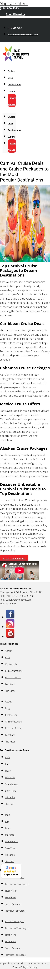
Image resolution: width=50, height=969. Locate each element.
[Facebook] (10, 617)
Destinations (14, 84)
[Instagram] (10, 626)
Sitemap (33, 967)
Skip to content (14, 3)
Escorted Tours (13, 677)
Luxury (11, 91)
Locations (10, 684)
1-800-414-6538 (26, 596)
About (8, 650)
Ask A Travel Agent (14, 921)
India (7, 757)
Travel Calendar (13, 904)
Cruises (11, 71)
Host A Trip (11, 890)
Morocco (10, 777)
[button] (11, 871)
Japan (8, 770)
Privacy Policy (19, 967)
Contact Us (11, 664)
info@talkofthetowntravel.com (15, 599)
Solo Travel (11, 790)
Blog (7, 657)
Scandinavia (11, 784)
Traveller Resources (15, 910)
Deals (10, 77)
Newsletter (10, 897)
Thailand (9, 804)
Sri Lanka (10, 797)
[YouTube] (10, 636)
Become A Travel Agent (17, 884)
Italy (7, 764)
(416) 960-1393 (8, 596)
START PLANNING (13, 101)
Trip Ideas (10, 690)
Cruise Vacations (13, 670)
